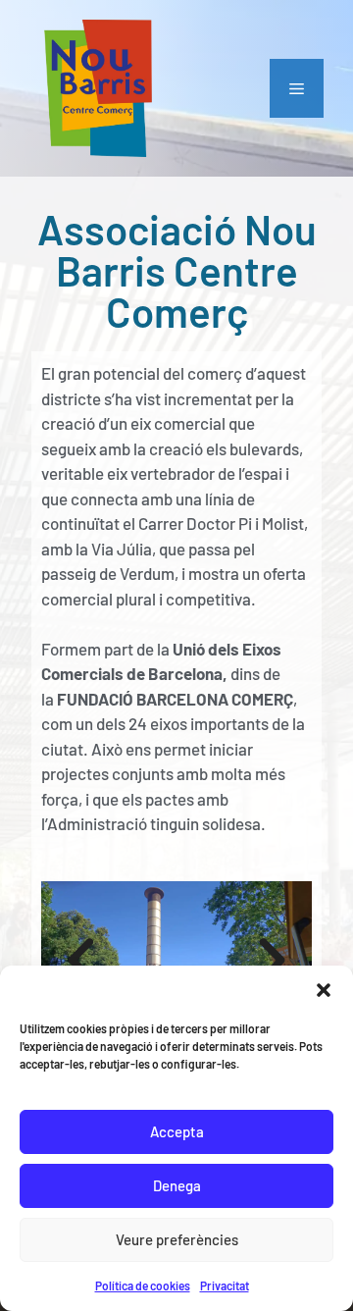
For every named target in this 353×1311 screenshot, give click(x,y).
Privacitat (224, 1285)
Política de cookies (142, 1285)
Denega (177, 1185)
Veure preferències (177, 1239)
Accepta (177, 1131)
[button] (323, 990)
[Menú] (297, 88)
